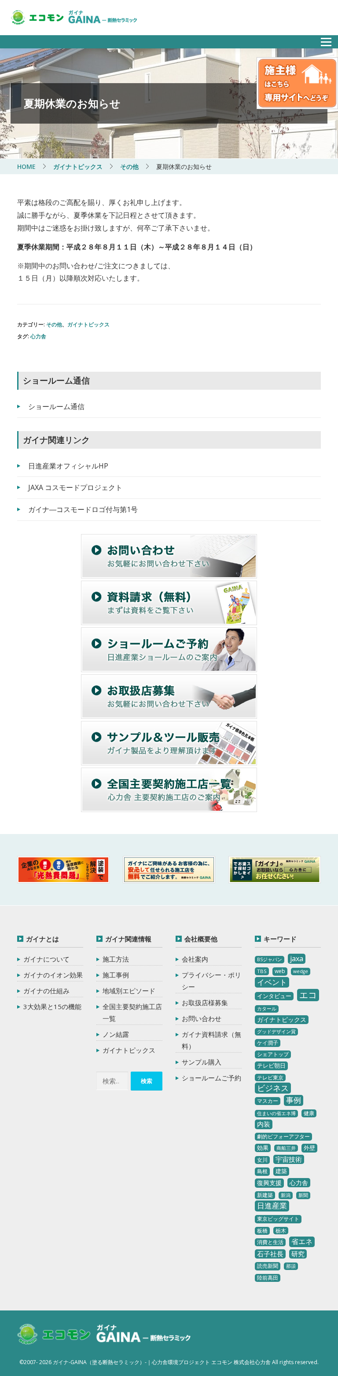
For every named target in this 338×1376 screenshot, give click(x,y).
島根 (262, 1171)
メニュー (321, 39)
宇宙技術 (289, 1159)
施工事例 (116, 974)
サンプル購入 (201, 1062)
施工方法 (116, 959)
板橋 (262, 1230)
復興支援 (269, 1182)
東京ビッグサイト (278, 1218)
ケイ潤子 (267, 1043)
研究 (298, 1253)
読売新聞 (267, 1266)
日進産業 (272, 1205)
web (280, 971)
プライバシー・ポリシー (211, 980)
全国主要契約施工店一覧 (132, 1012)
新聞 (303, 1195)
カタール (266, 1009)
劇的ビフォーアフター (283, 1136)
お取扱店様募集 (205, 1002)
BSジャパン (269, 959)
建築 (281, 1171)
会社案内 (195, 959)
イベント (272, 982)
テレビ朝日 (271, 1065)
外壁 (309, 1148)
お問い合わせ (201, 1018)
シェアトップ (273, 1054)
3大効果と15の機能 (52, 1006)
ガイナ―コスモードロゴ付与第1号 (83, 509)
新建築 (265, 1195)
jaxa (296, 958)
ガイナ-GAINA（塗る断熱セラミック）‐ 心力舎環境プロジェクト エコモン (104, 1335)
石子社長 (270, 1253)
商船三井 (286, 1148)
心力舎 (38, 336)
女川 (262, 1160)
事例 (293, 1100)
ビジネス (273, 1088)
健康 (309, 1113)
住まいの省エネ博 (276, 1113)
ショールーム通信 (56, 406)
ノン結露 (116, 1034)
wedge (300, 971)
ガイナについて (46, 959)
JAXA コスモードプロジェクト (75, 487)
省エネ (301, 1241)
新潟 (285, 1195)
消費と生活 (270, 1242)
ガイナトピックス (88, 324)
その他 (54, 324)
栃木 (281, 1230)
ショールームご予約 (211, 1077)
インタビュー (274, 996)
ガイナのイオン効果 (53, 974)
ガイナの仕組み (46, 990)
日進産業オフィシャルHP (68, 466)
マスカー (267, 1101)
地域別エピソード (129, 990)
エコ (308, 995)
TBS (262, 971)
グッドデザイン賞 (276, 1031)
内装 (263, 1124)
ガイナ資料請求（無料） (211, 1040)
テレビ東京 (270, 1077)
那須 (291, 1266)
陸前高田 (267, 1277)
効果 (262, 1148)
